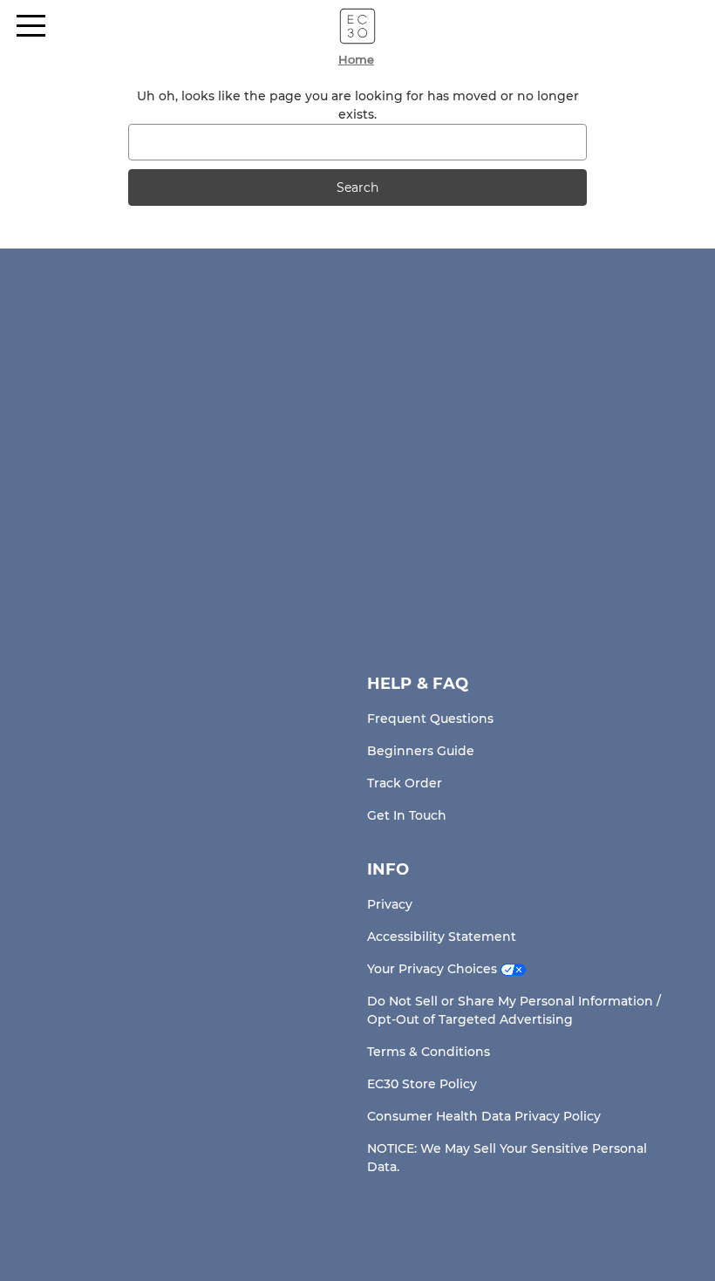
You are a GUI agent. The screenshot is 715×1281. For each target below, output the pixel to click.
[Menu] (31, 25)
